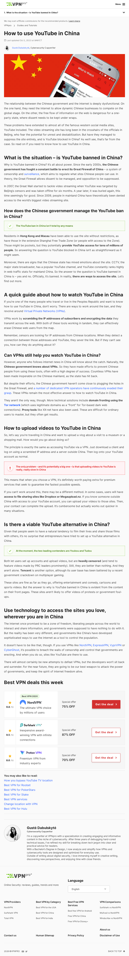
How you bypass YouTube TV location (28, 780)
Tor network (12, 405)
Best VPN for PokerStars (19, 789)
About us (105, 929)
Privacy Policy (76, 935)
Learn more (74, 21)
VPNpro (7, 25)
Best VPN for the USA (46, 907)
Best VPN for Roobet (17, 785)
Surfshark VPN (11, 913)
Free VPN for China (77, 916)
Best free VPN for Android (80, 911)
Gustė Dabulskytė (20, 47)
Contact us (10, 935)
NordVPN (85, 645)
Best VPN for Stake (16, 794)
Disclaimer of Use (110, 935)
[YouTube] (23, 951)
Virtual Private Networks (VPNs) (44, 311)
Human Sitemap (45, 935)
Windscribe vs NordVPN (111, 918)
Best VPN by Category (48, 901)
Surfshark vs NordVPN (110, 907)
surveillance (31, 174)
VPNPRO (15, 951)
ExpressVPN (100, 645)
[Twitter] (26, 951)
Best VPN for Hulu (15, 808)
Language (75, 881)
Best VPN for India (44, 918)
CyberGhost (11, 650)
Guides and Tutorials (27, 25)
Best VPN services (15, 799)
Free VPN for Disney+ (78, 921)
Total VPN (8, 918)
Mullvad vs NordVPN (109, 913)
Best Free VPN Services (76, 903)
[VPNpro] (16, 4)
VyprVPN (115, 645)
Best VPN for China (45, 913)
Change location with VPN (20, 804)
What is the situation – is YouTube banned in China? (32, 12)
